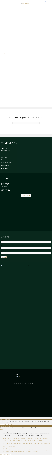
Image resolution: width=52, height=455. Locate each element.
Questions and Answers (6, 162)
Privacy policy (4, 168)
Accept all (10, 424)
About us (3, 154)
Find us (3, 159)
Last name (3, 251)
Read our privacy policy (40, 422)
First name (3, 245)
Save (1, 454)
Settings (2, 424)
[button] (4, 54)
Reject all (6, 424)
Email (2, 240)
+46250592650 (5, 148)
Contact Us (4, 157)
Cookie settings (5, 165)
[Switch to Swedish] (25, 2)
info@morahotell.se (6, 147)
